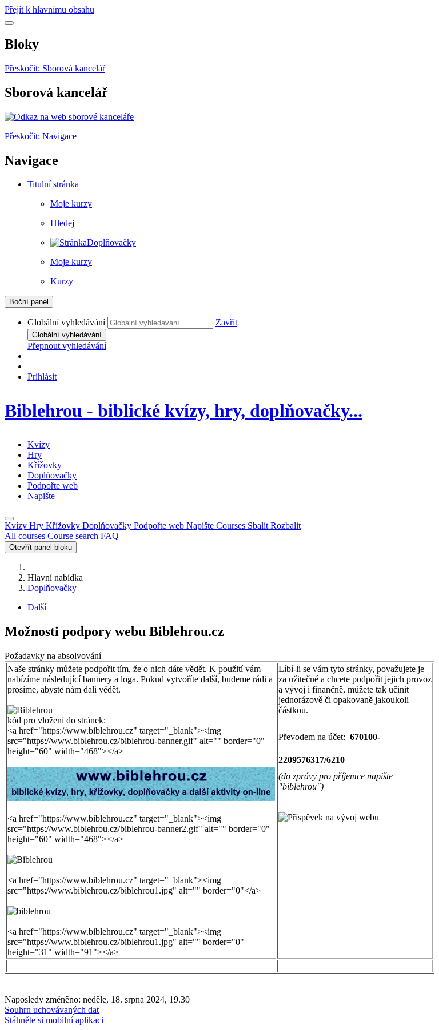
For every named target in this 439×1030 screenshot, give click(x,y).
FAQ (110, 536)
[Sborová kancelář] (69, 117)
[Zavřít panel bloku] (9, 23)
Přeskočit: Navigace (41, 136)
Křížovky (44, 465)
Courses (258, 525)
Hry (34, 455)
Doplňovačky (52, 475)
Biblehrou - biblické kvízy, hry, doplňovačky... (183, 410)
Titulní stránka (53, 184)
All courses (26, 536)
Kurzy (61, 281)
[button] (226, 322)
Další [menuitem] (36, 607)
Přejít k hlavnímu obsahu (49, 9)
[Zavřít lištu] (9, 518)
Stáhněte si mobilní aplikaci (54, 1020)
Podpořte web (52, 485)
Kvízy (38, 444)
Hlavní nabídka (55, 577)
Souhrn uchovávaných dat (52, 1010)
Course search (74, 536)
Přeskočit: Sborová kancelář (55, 68)
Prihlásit (42, 376)
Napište (41, 496)
